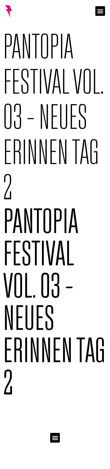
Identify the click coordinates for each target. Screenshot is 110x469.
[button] (100, 11)
